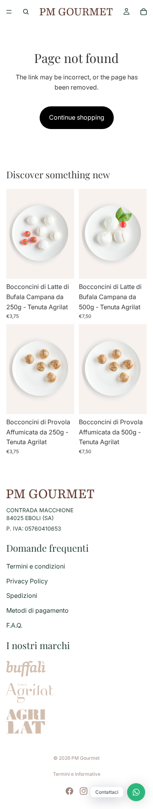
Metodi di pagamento (37, 610)
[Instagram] (83, 791)
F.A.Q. (14, 625)
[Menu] (9, 12)
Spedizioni (21, 595)
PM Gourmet (85, 758)
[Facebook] (69, 791)
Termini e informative (76, 774)
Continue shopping (76, 117)
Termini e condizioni (35, 566)
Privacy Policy (27, 581)
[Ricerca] (26, 11)
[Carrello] (143, 11)
